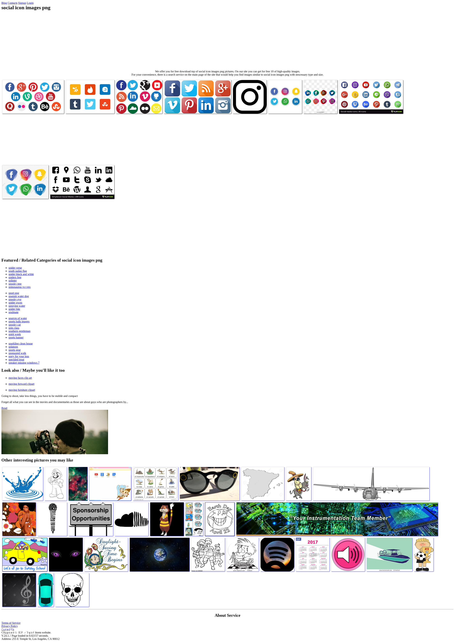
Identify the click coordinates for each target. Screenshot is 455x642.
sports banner (16, 337)
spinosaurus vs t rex (20, 286)
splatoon (13, 346)
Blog (4, 2)
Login (30, 2)
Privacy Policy (9, 626)
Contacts (12, 2)
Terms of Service (10, 622)
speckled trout (16, 359)
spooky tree (15, 283)
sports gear (15, 349)
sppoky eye (15, 299)
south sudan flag (18, 270)
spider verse (15, 267)
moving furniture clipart (22, 389)
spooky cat (15, 324)
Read (4, 408)
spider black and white (21, 274)
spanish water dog (19, 296)
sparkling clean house (21, 343)
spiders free (15, 277)
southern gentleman (19, 331)
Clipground (18, 631)
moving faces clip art (20, 377)
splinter (13, 280)
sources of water (18, 318)
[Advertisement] (227, 40)
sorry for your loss (19, 356)
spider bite (14, 309)
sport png (14, 293)
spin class (14, 327)
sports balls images (19, 321)
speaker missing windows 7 (24, 362)
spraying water (17, 305)
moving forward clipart (21, 383)
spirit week (15, 334)
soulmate (13, 312)
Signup (22, 2)
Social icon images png (14, 108)
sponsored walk (17, 353)
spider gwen (15, 302)
